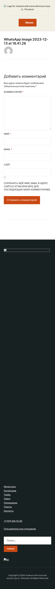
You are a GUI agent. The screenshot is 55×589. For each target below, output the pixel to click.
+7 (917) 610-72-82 (13, 521)
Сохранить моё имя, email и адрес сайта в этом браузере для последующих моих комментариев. (27, 186)
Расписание (10, 491)
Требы (7, 494)
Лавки (7, 498)
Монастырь (10, 486)
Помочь (8, 507)
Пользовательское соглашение (20, 529)
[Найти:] (27, 540)
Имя (7, 133)
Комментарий (14, 91)
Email (8, 149)
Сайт (7, 164)
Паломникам (10, 503)
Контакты (9, 511)
